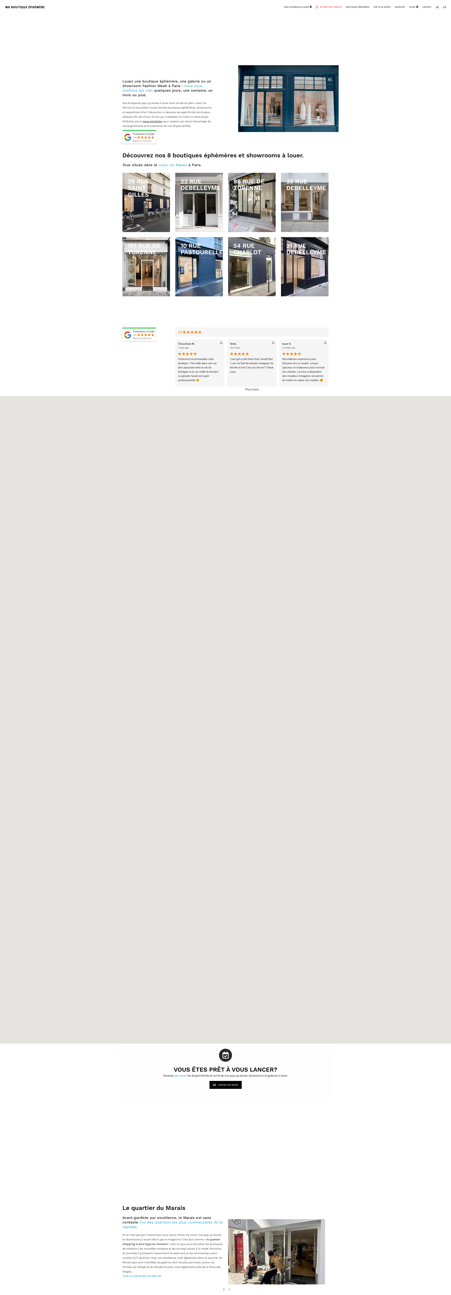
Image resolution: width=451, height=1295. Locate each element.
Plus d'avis (252, 389)
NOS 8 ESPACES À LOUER (296, 7)
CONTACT (427, 7)
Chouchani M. (186, 343)
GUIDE (412, 7)
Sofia (233, 343)
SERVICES (400, 7)
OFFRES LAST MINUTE (331, 7)
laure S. (286, 343)
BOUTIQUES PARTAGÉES (357, 7)
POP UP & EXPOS (382, 7)
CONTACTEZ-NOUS (228, 1084)
